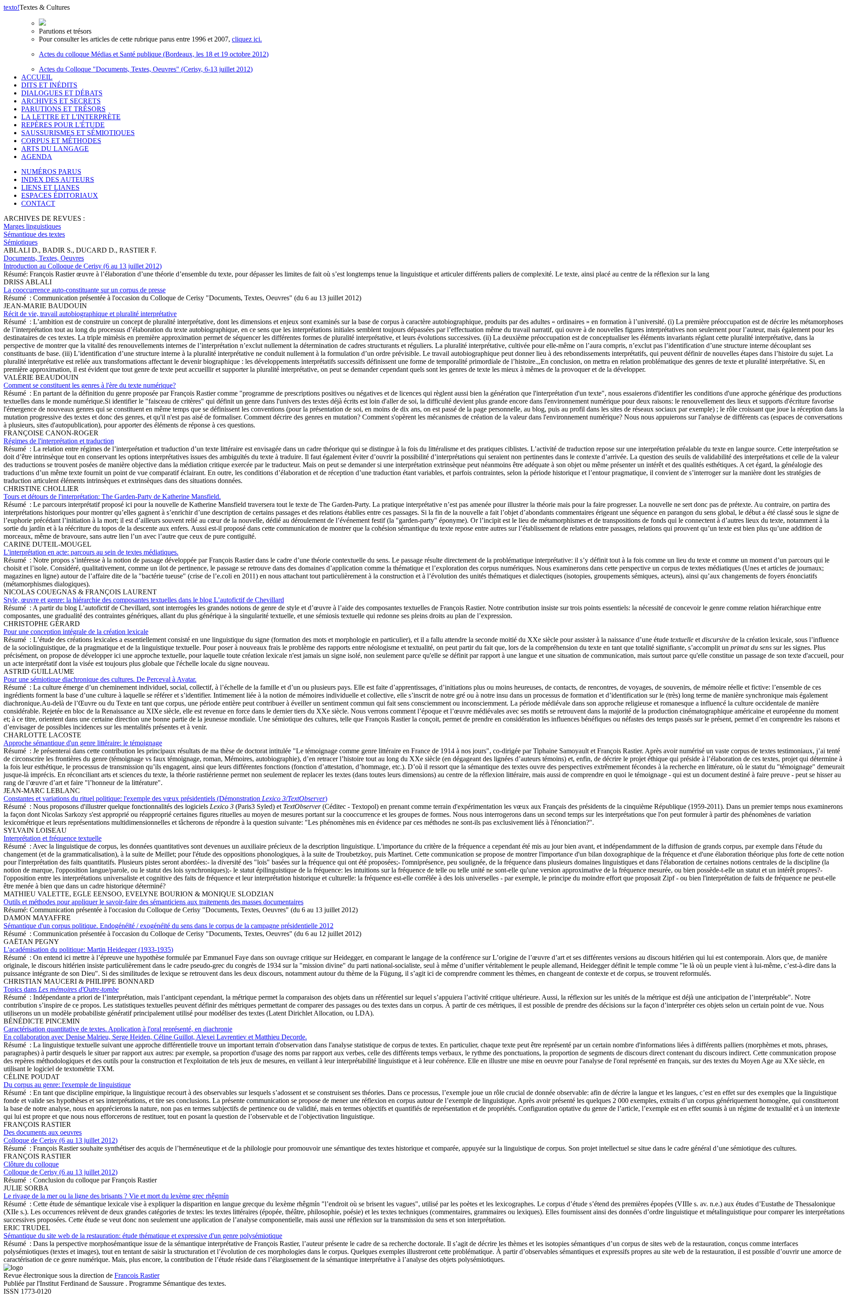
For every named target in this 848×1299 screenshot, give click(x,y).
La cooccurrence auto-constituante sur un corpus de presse (85, 290)
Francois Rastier (136, 1275)
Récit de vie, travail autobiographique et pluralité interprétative (90, 313)
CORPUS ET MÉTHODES (61, 140)
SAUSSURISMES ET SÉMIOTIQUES (78, 132)
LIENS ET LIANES (50, 187)
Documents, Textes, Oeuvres (83, 262)
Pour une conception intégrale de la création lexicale (76, 631)
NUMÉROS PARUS (51, 171)
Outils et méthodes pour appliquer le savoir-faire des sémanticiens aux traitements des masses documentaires (153, 902)
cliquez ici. (247, 39)
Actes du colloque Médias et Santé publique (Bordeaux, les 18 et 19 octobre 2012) (154, 54)
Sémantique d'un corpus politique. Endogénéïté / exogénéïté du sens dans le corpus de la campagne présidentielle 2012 (168, 925)
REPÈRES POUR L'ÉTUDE (63, 124)
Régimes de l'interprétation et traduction (59, 441)
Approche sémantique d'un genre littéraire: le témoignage (83, 743)
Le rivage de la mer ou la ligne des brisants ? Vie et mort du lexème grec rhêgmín (116, 1196)
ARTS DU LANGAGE (55, 148)
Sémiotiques (21, 242)
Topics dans (61, 989)
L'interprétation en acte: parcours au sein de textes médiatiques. (91, 552)
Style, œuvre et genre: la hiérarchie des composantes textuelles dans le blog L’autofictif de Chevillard (144, 600)
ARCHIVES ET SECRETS (61, 101)
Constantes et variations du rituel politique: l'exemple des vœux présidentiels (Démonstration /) (165, 798)
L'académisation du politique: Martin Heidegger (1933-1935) (88, 949)
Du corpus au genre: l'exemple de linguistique (67, 1084)
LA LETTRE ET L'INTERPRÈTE (71, 117)
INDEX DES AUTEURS (57, 179)
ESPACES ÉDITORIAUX (59, 195)
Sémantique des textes (34, 234)
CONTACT (38, 203)
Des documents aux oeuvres (60, 1136)
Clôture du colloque (60, 1168)
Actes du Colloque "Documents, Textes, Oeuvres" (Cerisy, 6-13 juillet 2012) (146, 69)
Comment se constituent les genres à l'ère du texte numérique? (90, 385)
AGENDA (36, 156)
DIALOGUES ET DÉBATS (61, 93)
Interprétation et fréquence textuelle (53, 838)
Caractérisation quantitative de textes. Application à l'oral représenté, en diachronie (155, 1033)
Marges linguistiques (32, 226)
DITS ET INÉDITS (49, 85)
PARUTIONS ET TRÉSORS (63, 109)
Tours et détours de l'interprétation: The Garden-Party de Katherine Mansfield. (112, 496)
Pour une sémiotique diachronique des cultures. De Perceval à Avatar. (100, 679)
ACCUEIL (37, 77)
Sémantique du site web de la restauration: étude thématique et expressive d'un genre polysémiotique (143, 1235)
